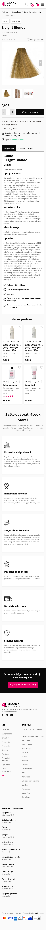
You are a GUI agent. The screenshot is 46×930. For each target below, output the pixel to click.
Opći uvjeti (6, 764)
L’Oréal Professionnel (30, 781)
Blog (4, 775)
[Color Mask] (34, 373)
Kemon (5, 382)
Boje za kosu (16, 12)
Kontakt (5, 754)
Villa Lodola (26, 740)
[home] (9, 4)
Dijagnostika (7, 734)
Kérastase (26, 777)
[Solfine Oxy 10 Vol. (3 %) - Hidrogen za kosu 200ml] (34, 332)
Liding (12, 382)
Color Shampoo (10, 385)
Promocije (6, 742)
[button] (42, 4)
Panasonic (26, 789)
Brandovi (5, 738)
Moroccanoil (27, 744)
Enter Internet (38, 913)
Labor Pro (26, 793)
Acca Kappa (26, 748)
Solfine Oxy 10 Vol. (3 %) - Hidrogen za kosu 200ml (34, 347)
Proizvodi (5, 12)
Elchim (24, 756)
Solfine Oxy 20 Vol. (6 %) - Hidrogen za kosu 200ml (12, 347)
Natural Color (16, 21)
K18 (23, 773)
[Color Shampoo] (12, 373)
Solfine (5, 21)
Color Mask (30, 385)
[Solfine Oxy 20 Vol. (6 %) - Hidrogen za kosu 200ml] (12, 332)
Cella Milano (27, 768)
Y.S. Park (25, 752)
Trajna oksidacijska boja (32, 12)
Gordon (25, 785)
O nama (5, 750)
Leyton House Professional (33, 736)
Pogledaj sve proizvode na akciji (23, 684)
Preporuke (6, 746)
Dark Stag (26, 797)
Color (17, 382)
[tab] (9, 148)
